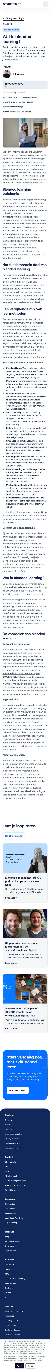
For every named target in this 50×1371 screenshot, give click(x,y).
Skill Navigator (11, 1162)
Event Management (13, 1190)
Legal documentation (13, 1134)
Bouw (7, 1269)
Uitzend (8, 1293)
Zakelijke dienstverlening (15, 1279)
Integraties (9, 1316)
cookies (33, 1353)
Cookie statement (12, 1143)
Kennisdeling (10, 1213)
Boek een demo (17, 1090)
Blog (7, 1237)
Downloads (9, 1246)
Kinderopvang (10, 1283)
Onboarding (10, 1204)
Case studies (10, 1251)
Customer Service (12, 1335)
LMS (7, 1171)
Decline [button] (30, 1366)
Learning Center (11, 1321)
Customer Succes (12, 1330)
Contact (8, 1129)
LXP (6, 1167)
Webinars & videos (12, 1241)
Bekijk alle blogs (13, 836)
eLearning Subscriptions (15, 1185)
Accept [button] (19, 1366)
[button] (45, 4)
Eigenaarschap (11, 1223)
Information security (13, 1148)
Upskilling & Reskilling (14, 1218)
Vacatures (9, 1125)
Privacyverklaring (12, 1139)
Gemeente (9, 1264)
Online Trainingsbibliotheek (16, 1181)
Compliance (10, 1209)
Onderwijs (9, 1288)
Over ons (9, 1120)
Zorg (7, 1297)
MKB (7, 1274)
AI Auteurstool (11, 1176)
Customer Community (14, 1311)
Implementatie (11, 1325)
